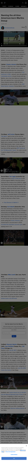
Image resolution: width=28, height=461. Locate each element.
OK (14, 458)
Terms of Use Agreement (10, 451)
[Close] (26, 445)
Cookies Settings (14, 454)
